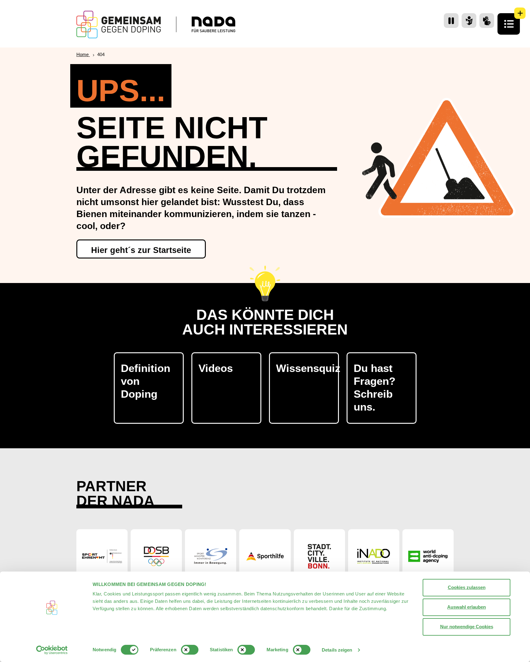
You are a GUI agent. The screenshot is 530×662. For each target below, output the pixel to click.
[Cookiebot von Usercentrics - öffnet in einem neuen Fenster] (52, 650)
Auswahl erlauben (466, 607)
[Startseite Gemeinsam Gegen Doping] (118, 24)
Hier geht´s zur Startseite (141, 250)
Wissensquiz (307, 368)
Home (83, 54)
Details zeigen (337, 649)
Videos (215, 368)
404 (101, 54)
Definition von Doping (145, 381)
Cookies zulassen (467, 587)
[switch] (189, 650)
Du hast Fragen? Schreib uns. (374, 387)
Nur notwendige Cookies (466, 626)
